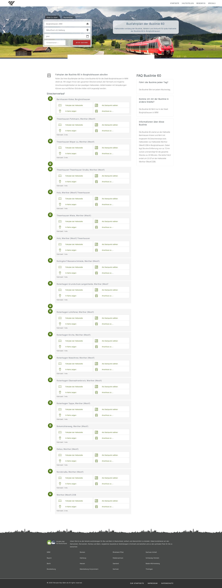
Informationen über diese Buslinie (151, 123)
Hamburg (83, 558)
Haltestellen (188, 3)
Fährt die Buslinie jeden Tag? (153, 82)
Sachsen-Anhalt (151, 552)
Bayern (49, 558)
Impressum (153, 583)
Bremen (82, 552)
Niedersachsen (118, 558)
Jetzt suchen (82, 42)
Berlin (49, 563)
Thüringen (149, 569)
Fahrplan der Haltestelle (74, 105)
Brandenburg (51, 569)
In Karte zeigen (70, 111)
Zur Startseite (137, 583)
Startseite (174, 3)
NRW (48, 552)
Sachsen (116, 569)
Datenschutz (167, 583)
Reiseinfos (200, 3)
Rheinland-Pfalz (118, 552)
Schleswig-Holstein (152, 558)
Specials (211, 3)
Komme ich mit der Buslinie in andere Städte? (154, 100)
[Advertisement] (111, 61)
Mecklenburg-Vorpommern (89, 569)
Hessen (82, 563)
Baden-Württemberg (153, 563)
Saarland (116, 563)
